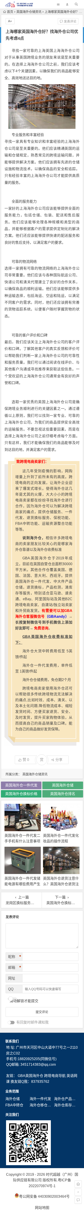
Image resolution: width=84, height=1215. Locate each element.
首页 (10, 11)
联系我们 (12, 1041)
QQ (10, 989)
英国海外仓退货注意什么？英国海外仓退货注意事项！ (61, 884)
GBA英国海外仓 (30, 1076)
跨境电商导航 (55, 1076)
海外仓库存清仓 (66, 1105)
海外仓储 (12, 1099)
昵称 (14, 956)
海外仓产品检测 (66, 1099)
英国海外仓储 (62, 785)
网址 (11, 978)
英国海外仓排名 (62, 794)
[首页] (78, 1184)
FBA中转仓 (14, 1105)
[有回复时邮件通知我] (11, 1022)
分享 (58, 760)
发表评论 (69, 21)
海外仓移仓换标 (42, 1105)
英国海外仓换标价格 (21, 794)
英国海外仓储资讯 (28, 11)
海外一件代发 (40, 1099)
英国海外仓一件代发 (21, 785)
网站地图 (42, 1208)
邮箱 (14, 967)
